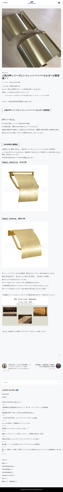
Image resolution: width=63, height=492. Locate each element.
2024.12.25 (4, 425)
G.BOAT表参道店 (7, 472)
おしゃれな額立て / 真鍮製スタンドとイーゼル (16, 423)
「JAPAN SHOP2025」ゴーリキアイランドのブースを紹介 (19, 418)
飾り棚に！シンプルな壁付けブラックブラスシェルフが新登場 (20, 444)
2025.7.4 (3, 409)
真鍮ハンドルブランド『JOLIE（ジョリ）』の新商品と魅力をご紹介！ (23, 434)
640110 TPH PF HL (10, 218)
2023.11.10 (4, 454)
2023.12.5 (4, 446)
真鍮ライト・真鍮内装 (8, 481)
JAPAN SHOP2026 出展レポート (12, 402)
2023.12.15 (4, 441)
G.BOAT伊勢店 (17, 82)
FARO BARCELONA (7, 466)
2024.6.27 (4, 431)
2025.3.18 (4, 420)
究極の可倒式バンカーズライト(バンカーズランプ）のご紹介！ (21, 439)
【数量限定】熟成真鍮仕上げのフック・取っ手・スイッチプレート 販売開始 (25, 407)
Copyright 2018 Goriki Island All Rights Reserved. (31, 489)
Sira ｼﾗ (4, 478)
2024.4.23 (4, 436)
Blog (11, 82)
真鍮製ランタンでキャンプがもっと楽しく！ (15, 428)
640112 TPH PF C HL (10, 162)
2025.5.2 (3, 415)
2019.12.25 (5, 72)
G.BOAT (4, 397)
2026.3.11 (4, 404)
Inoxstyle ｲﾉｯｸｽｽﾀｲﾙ (7, 475)
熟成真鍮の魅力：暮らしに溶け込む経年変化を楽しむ (18, 412)
